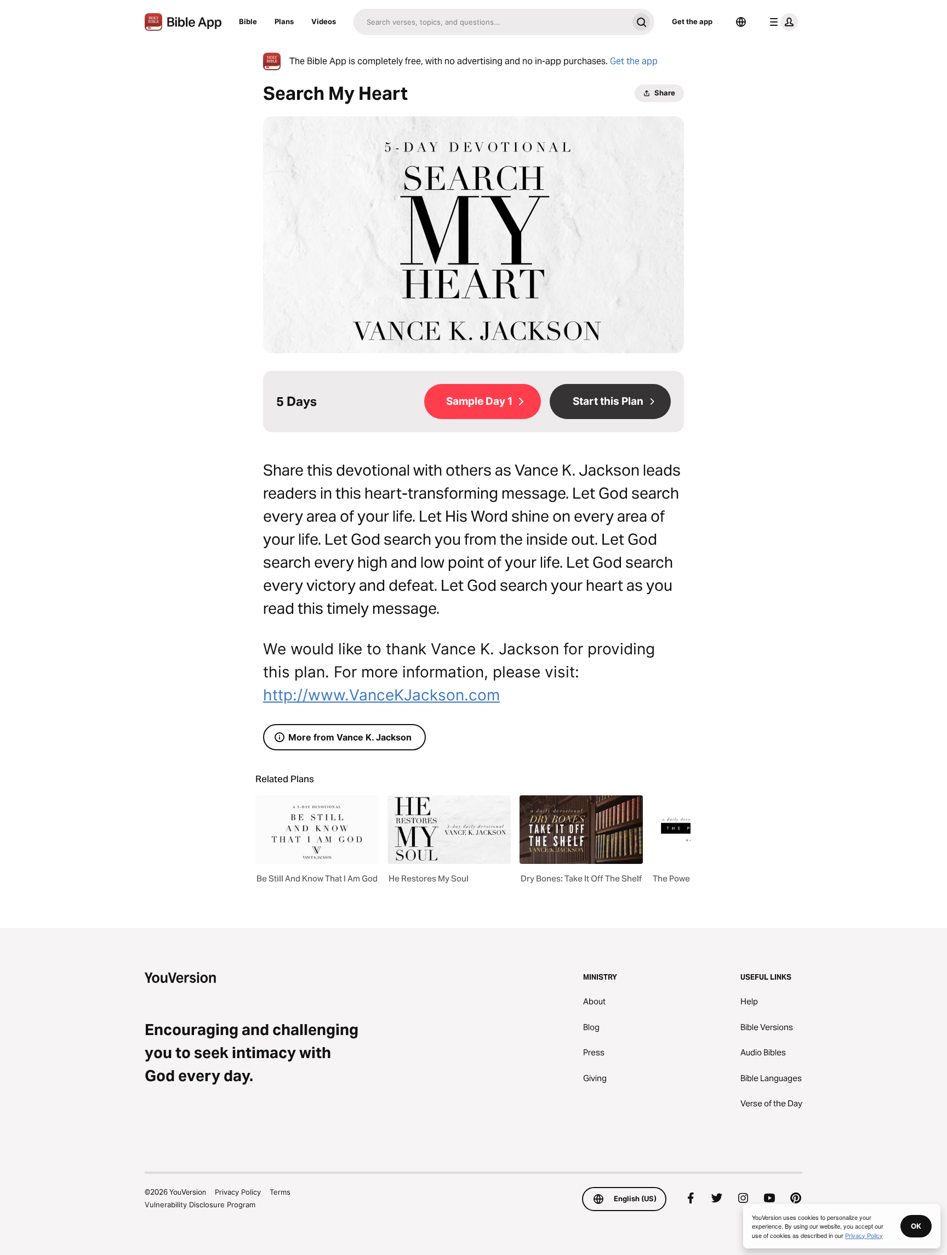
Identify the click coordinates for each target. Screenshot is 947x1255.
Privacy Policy (238, 1192)
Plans (284, 21)
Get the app (692, 21)
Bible (248, 21)
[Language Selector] (741, 22)
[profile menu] (781, 22)
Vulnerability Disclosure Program (200, 1204)
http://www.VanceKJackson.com (381, 695)
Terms (280, 1192)
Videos (323, 21)
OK (916, 1226)
